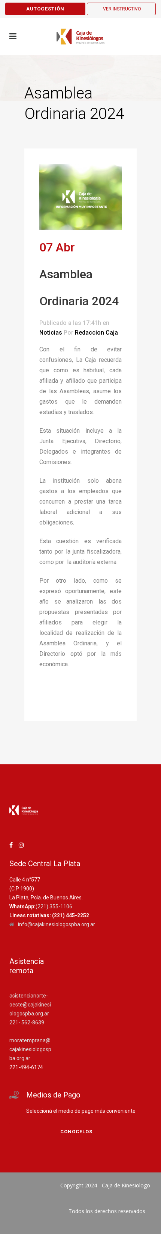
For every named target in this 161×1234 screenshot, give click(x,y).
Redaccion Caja (96, 332)
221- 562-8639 (26, 1022)
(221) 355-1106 (54, 906)
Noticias (50, 332)
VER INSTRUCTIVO (122, 9)
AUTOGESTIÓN (45, 9)
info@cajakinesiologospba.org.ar (56, 924)
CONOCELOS (76, 1131)
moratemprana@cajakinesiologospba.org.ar (30, 1049)
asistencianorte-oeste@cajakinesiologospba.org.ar (30, 1005)
